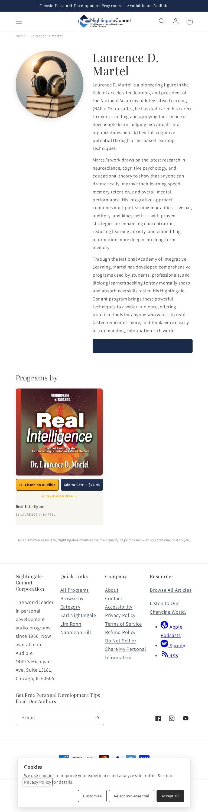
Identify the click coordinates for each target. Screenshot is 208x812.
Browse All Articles (170, 590)
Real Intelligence (32, 506)
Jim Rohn (71, 623)
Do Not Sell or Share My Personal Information (125, 649)
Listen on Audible (40, 484)
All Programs (74, 590)
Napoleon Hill (75, 632)
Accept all (170, 795)
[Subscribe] (97, 718)
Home (21, 35)
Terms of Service (123, 623)
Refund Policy (120, 632)
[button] (19, 21)
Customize (92, 795)
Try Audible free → (61, 496)
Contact (113, 598)
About (111, 590)
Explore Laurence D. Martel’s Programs (133, 346)
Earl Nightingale (78, 615)
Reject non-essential (131, 795)
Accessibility (118, 606)
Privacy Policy (120, 615)
